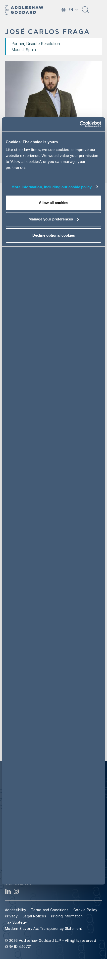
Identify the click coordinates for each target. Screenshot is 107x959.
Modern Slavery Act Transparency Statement (43, 928)
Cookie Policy (85, 910)
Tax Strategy (16, 922)
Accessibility (15, 910)
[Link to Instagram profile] (16, 892)
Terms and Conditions (49, 910)
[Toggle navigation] (97, 10)
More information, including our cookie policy (51, 187)
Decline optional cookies (53, 235)
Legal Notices (34, 916)
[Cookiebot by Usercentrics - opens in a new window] (79, 124)
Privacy (11, 916)
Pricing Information (67, 916)
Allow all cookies (53, 203)
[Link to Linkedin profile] (8, 892)
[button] (85, 11)
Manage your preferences (51, 219)
